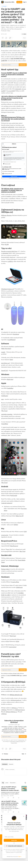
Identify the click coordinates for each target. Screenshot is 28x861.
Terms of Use (21, 740)
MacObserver (14, 546)
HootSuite (16, 334)
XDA (11, 360)
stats (2, 399)
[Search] (25, 782)
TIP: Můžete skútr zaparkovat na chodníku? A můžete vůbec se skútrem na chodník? (12, 190)
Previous (6, 754)
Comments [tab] (4, 764)
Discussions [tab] (12, 782)
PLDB (6, 244)
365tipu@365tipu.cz (11, 712)
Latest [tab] (6, 782)
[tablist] (7, 764)
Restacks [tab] (11, 764)
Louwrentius (12, 647)
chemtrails (18, 89)
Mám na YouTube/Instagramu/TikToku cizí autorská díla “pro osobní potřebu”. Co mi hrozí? (13, 118)
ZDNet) (16, 525)
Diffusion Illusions (6, 215)
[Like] (2, 37)
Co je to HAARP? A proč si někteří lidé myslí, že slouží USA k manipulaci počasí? (14, 74)
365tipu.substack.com (16, 695)
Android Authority (6, 503)
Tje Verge (24, 509)
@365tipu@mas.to (20, 710)
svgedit (3, 352)
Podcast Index (5, 569)
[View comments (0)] (6, 37)
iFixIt (5, 511)
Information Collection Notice (16, 741)
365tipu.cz (15, 708)
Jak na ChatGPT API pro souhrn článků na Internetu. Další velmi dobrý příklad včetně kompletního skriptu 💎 (10, 803)
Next (23, 754)
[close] (23, 816)
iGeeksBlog (4, 424)
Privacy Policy (19, 852)
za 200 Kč (10, 261)
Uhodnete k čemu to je (7, 289)
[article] (14, 792)
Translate (4, 6)
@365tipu (4, 710)
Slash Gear (10, 379)
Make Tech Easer (6, 349)
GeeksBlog (10, 388)
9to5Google (13, 496)
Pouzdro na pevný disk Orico (9, 251)
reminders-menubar (6, 414)
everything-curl (5, 363)
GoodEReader (11, 340)
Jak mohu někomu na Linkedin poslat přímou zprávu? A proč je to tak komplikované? (14, 97)
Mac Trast (22, 551)
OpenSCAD (4, 371)
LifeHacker (4, 396)
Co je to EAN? (11, 91)
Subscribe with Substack (15, 846)
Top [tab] (3, 782)
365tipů (12, 795)
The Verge (4, 411)
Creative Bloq (15, 582)
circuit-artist (4, 535)
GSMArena (19, 587)
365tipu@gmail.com (16, 700)
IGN (25, 532)
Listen (24, 34)
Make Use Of (19, 516)
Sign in (25, 2)
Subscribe (19, 2)
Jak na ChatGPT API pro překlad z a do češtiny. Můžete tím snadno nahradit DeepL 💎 (10, 788)
